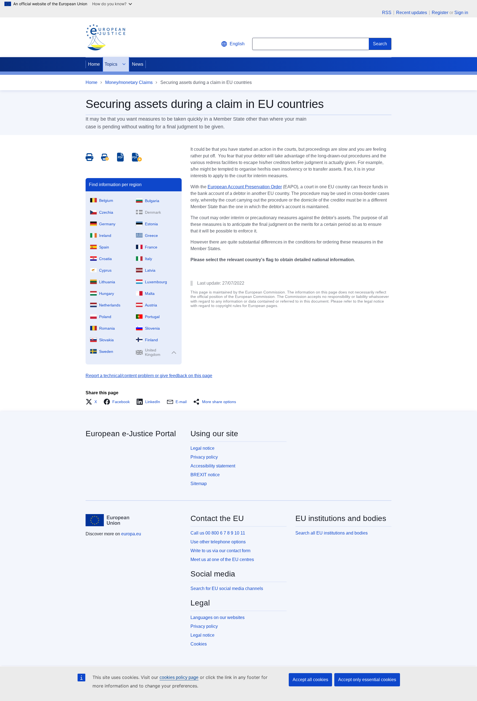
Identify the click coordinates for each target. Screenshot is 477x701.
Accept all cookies (310, 679)
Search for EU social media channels (226, 588)
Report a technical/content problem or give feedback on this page (149, 375)
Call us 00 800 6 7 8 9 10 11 (217, 533)
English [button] (237, 43)
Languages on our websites (217, 617)
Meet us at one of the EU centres (222, 559)
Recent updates (411, 12)
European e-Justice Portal (131, 433)
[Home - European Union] (107, 520)
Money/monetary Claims (129, 82)
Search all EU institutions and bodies (331, 533)
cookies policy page (179, 677)
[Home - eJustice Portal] (105, 37)
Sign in (461, 12)
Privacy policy (204, 457)
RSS (386, 12)
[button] (93, 401)
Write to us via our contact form (220, 550)
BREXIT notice (205, 474)
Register (440, 12)
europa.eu (131, 533)
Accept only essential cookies (367, 679)
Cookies (198, 644)
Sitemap (198, 483)
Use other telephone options (218, 541)
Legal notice (202, 448)
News (137, 64)
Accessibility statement (212, 466)
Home (94, 64)
